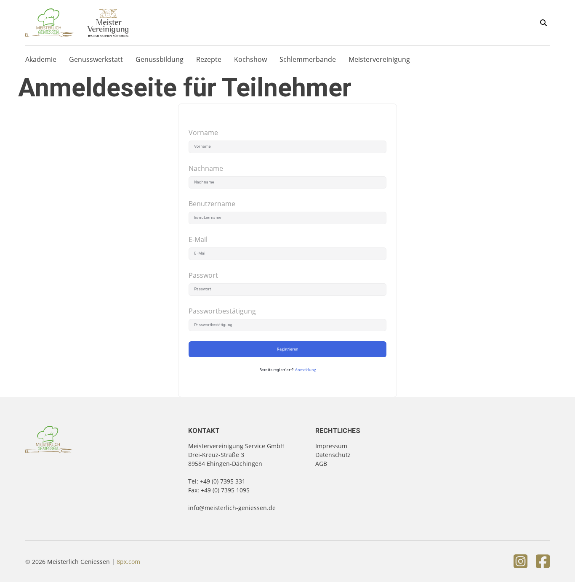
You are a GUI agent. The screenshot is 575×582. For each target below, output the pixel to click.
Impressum (331, 446)
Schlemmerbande (308, 59)
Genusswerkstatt (96, 59)
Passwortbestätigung (222, 311)
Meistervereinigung (379, 59)
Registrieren (287, 349)
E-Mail (198, 239)
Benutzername (212, 203)
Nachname (206, 168)
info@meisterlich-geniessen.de (232, 508)
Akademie (40, 59)
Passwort (203, 275)
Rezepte (208, 59)
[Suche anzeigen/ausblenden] (543, 22)
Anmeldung (305, 369)
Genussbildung (160, 59)
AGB (321, 464)
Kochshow (250, 59)
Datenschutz (333, 455)
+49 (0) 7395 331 (222, 481)
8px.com (128, 562)
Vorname (203, 132)
